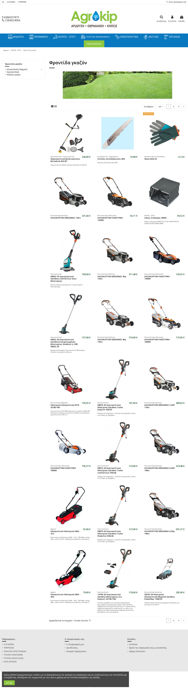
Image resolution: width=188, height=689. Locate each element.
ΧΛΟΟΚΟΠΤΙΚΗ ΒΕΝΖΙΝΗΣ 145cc (66, 217)
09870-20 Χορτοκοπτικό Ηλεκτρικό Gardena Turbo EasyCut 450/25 (110, 407)
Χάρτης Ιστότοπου (137, 651)
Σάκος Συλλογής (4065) (155, 217)
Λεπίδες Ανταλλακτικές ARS (111, 159)
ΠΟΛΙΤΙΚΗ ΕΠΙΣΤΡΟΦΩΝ (15, 651)
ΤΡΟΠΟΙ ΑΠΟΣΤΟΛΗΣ (14, 658)
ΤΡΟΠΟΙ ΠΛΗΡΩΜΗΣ (13, 654)
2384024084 (12, 20)
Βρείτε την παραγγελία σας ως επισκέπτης (148, 647)
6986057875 (11, 17)
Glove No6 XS (150, 159)
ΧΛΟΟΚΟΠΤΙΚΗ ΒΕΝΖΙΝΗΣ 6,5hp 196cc (159, 532)
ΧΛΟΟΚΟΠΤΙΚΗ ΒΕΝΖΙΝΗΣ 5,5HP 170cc (159, 406)
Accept (9, 682)
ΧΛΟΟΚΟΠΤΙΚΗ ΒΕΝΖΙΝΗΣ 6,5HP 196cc (159, 469)
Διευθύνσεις (72, 647)
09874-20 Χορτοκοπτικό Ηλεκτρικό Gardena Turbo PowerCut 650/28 (110, 533)
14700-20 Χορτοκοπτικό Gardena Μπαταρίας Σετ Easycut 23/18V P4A (109, 596)
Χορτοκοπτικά (13, 72)
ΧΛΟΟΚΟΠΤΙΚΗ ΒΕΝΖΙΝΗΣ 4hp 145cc (111, 277)
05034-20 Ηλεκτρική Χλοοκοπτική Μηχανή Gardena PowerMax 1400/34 (159, 596)
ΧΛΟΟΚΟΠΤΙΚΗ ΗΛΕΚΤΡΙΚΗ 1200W (110, 218)
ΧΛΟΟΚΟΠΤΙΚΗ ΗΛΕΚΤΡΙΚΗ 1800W (63, 469)
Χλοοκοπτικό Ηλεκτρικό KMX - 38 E (65, 595)
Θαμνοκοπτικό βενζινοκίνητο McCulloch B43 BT (65, 160)
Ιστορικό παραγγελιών (76, 651)
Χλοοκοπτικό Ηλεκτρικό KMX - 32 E (65, 532)
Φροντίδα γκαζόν (13, 64)
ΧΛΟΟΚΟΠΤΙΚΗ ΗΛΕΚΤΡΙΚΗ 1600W (157, 340)
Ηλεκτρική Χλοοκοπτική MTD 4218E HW (65, 406)
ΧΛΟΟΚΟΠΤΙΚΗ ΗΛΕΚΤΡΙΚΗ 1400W (157, 277)
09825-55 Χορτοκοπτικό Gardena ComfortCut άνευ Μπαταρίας (64, 278)
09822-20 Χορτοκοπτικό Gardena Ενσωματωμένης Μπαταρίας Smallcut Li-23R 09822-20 (64, 343)
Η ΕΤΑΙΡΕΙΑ (11, 2)
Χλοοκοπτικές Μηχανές (17, 69)
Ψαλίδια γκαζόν (14, 74)
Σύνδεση (133, 644)
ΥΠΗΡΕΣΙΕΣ (22, 2)
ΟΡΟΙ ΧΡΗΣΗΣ (10, 661)
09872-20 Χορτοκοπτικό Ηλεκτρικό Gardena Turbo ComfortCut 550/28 (110, 470)
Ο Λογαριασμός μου (75, 644)
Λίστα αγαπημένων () (177, 2)
